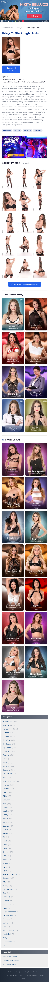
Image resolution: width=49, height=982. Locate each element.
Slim (4, 777)
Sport (5, 860)
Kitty (4, 882)
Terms (42, 975)
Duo (4, 893)
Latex (5, 845)
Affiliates (24, 978)
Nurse (5, 867)
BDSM (5, 830)
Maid (5, 841)
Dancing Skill (8, 889)
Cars (4, 945)
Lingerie (6, 736)
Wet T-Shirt (7, 904)
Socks (5, 822)
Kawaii (5, 833)
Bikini (5, 796)
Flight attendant (9, 912)
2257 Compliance (11, 975)
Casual (5, 807)
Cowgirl (6, 901)
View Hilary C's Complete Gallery (26, 284)
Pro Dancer (7, 774)
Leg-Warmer (8, 915)
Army (5, 938)
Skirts (5, 763)
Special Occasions (10, 874)
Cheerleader (7, 942)
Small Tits (6, 766)
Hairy (5, 856)
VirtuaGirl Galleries (10, 957)
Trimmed (6, 751)
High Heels (7, 722)
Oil (4, 837)
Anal (4, 804)
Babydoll (6, 800)
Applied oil (7, 934)
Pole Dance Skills (9, 781)
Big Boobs (7, 748)
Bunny (5, 886)
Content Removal (31, 975)
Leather (6, 811)
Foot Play (6, 897)
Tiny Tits (6, 785)
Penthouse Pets (9, 964)
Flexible (6, 789)
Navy (5, 908)
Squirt (5, 871)
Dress (5, 759)
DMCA (21, 975)
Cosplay (6, 826)
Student (6, 852)
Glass (5, 848)
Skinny (5, 815)
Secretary (6, 878)
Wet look (6, 919)
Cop (4, 927)
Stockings (7, 744)
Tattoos (6, 733)
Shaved (6, 725)
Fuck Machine (8, 930)
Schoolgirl (6, 863)
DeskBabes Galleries (11, 961)
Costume (6, 770)
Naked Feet (7, 729)
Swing (5, 819)
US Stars (6, 923)
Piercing (6, 755)
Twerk (5, 792)
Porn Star (6, 740)
